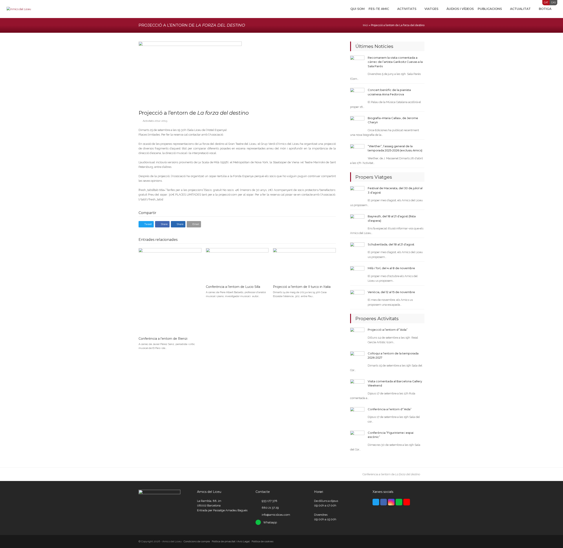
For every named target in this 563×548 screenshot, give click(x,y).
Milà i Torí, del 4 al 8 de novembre (391, 268)
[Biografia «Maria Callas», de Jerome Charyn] (357, 123)
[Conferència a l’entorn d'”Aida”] (357, 414)
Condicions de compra (197, 541)
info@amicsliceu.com (276, 514)
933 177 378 (269, 501)
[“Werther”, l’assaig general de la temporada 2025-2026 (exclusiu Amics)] (357, 151)
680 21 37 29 (270, 507)
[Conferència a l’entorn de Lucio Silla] (237, 264)
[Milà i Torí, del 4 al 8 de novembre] (357, 273)
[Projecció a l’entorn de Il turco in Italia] (304, 264)
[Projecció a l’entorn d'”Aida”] (357, 334)
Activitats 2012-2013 (155, 120)
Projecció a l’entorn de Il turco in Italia (302, 287)
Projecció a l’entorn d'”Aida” (388, 329)
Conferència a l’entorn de (391, 474)
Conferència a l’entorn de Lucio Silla (233, 287)
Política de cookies (262, 541)
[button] (146, 224)
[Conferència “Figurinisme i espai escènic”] (357, 437)
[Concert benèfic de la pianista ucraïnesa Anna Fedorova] (357, 94)
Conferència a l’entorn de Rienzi (163, 339)
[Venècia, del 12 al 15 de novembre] (357, 297)
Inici (365, 25)
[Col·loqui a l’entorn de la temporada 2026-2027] (357, 358)
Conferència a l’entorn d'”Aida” (389, 409)
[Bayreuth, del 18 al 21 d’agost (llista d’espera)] (357, 221)
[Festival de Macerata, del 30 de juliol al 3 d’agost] (357, 193)
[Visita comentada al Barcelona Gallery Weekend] (357, 386)
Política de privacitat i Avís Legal (231, 541)
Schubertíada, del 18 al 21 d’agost (391, 244)
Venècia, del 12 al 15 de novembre (391, 292)
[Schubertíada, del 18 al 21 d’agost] (357, 249)
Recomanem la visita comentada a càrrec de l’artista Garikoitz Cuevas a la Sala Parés (395, 62)
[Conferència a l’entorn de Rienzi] (170, 290)
